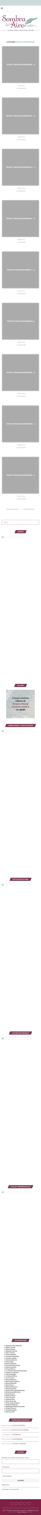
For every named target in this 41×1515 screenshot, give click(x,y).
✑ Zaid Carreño (8, 1412)
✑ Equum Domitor (9, 1367)
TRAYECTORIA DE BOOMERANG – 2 (20, 424)
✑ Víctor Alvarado (9, 1401)
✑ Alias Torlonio (8, 1353)
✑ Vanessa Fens (8, 1399)
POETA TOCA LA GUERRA (20, 1430)
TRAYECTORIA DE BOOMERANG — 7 (20, 167)
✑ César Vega (7, 1362)
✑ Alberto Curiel (8, 1347)
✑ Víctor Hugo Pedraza (11, 1403)
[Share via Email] (28, 91)
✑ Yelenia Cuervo (9, 1408)
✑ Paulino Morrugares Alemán (13, 1390)
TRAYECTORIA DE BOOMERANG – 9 (20, 65)
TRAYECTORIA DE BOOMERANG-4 (20, 321)
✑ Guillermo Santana (10, 1372)
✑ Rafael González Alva (11, 1392)
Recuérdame (7, 1476)
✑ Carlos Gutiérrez (9, 1360)
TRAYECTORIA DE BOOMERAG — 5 (20, 270)
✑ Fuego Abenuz (8, 1369)
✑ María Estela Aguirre (11, 1381)
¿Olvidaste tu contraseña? (10, 1489)
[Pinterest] (23, 2)
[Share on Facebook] (15, 91)
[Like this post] (13, 91)
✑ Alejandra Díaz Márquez (12, 1345)
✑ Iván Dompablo (9, 1374)
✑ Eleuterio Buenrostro (11, 1365)
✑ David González (9, 1363)
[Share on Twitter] (18, 91)
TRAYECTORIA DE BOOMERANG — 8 (20, 116)
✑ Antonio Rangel (9, 1354)
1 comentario (21, 242)
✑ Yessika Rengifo (9, 1410)
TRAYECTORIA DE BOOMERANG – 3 (20, 373)
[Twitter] (17, 2)
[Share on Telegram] (25, 91)
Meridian (30, 1512)
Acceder (20, 1480)
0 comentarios (21, 88)
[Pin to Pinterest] (20, 91)
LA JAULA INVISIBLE (18, 1425)
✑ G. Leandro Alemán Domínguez (14, 1371)
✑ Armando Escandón (10, 1356)
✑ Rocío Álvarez (8, 1394)
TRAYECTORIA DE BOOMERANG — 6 (20, 219)
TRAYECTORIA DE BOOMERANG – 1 (20, 475)
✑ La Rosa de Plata (9, 1376)
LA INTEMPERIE (17, 1439)
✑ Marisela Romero (9, 1387)
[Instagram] (20, 2)
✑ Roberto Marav (9, 1396)
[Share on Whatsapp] (23, 91)
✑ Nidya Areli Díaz (9, 1388)
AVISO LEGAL (12, 1512)
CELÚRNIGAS (16, 1435)
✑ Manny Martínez (9, 1379)
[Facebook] (15, 2)
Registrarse (5, 1485)
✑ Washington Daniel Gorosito (13, 1406)
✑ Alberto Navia (8, 1349)
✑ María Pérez (8, 1385)
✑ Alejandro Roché (9, 1351)
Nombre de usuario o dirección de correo (15, 1458)
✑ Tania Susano (8, 1397)
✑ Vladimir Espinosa (10, 1405)
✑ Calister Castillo (9, 1358)
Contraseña (6, 1467)
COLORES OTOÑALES (19, 1444)
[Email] (25, 2)
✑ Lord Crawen (8, 1378)
